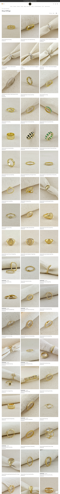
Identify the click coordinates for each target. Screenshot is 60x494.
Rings (4, 8)
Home (2, 8)
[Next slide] (18, 26)
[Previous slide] (3, 26)
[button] (54, 13)
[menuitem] (11, 6)
